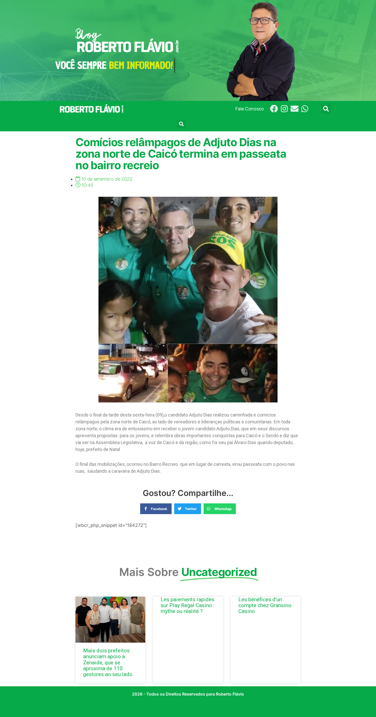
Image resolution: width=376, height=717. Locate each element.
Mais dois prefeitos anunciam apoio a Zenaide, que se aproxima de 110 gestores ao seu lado (107, 662)
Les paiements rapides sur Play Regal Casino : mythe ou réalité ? (187, 605)
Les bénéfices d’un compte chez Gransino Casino (264, 605)
